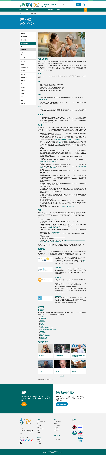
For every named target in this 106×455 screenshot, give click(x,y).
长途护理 (42, 323)
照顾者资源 (23, 49)
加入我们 (39, 432)
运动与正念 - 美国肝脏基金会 (50, 167)
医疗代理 (60, 142)
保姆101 (42, 320)
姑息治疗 (23, 84)
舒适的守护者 (58, 296)
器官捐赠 (23, 80)
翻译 (84, 5)
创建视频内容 (57, 429)
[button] (22, 10)
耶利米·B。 (74, 371)
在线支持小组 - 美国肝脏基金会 (61, 139)
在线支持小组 (24, 77)
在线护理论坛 (43, 332)
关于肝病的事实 (57, 421)
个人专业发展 (57, 439)
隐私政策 (50, 451)
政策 (38, 430)
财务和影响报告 (40, 429)
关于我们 (39, 419)
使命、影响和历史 (41, 421)
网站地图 (56, 451)
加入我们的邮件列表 (61, 404)
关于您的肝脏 (24, 36)
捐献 (24, 404)
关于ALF (23, 103)
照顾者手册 (42, 317)
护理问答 (42, 331)
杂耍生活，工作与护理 (45, 335)
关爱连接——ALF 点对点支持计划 (27, 53)
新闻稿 (55, 423)
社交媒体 (56, 427)
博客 (22, 46)
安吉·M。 (40, 371)
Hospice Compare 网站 (68, 261)
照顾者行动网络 (43, 338)
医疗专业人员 (57, 435)
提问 (73, 421)
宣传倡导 (39, 439)
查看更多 (62, 376)
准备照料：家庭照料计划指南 (46, 328)
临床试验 (23, 61)
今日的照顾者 (43, 318)
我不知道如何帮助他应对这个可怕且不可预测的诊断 (78, 356)
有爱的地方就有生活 (59, 355)
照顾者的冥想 (43, 334)
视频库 (22, 97)
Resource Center (24, 43)
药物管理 (42, 326)
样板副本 (56, 430)
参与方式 (56, 438)
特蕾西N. (57, 371)
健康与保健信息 (24, 40)
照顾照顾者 (42, 321)
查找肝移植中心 (24, 67)
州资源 (22, 93)
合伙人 (38, 441)
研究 (38, 423)
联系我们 (74, 419)
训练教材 (23, 64)
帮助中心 (23, 74)
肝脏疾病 (23, 33)
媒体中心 (56, 419)
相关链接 (23, 90)
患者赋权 (23, 87)
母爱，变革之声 (41, 355)
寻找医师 (23, 70)
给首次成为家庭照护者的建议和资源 (48, 329)
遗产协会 (39, 443)
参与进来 (39, 437)
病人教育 (39, 425)
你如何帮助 (23, 100)
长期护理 (42, 324)
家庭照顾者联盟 (43, 337)
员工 (38, 427)
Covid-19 (23, 57)
